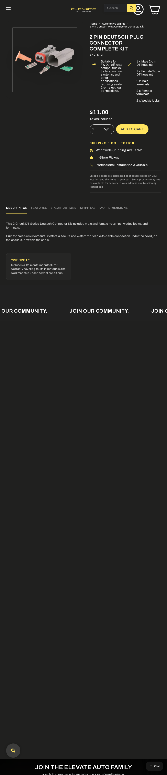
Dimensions (118, 207)
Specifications (63, 207)
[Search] (131, 8)
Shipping (87, 207)
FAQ (102, 207)
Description (16, 207)
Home (93, 23)
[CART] (154, 10)
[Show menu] (8, 10)
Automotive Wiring (113, 23)
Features (39, 207)
